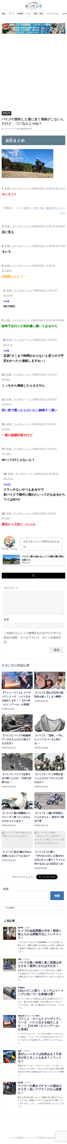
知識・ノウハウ (8, 14)
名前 (6, 619)
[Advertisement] (33, 73)
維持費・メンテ (24, 14)
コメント (11, 587)
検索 (6, 889)
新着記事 (6, 113)
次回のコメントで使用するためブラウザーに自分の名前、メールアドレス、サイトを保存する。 (33, 637)
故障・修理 (38, 14)
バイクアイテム (52, 14)
